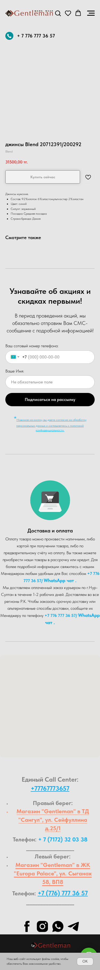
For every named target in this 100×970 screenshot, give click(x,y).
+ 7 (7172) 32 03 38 (62, 839)
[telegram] (73, 926)
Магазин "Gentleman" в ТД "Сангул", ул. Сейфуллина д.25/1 (53, 820)
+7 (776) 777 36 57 (63, 893)
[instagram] (42, 926)
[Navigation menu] (91, 13)
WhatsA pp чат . (60, 580)
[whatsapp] (58, 926)
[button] (58, 13)
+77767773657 (50, 788)
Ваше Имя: (14, 371)
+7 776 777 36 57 (60, 615)
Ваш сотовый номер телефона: (31, 345)
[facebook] (27, 926)
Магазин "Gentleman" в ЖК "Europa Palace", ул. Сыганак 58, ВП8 (53, 873)
